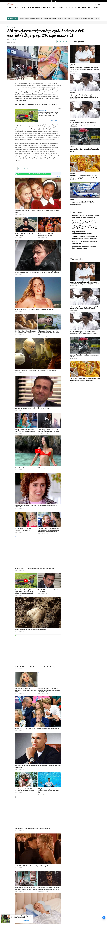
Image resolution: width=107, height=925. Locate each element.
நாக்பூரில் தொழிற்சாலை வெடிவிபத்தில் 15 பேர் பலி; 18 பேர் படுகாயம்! (39, 104)
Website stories (92, 7)
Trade (84, 7)
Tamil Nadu (15, 7)
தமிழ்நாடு (14, 27)
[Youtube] (55, 1)
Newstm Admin (13, 39)
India (66, 7)
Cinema (37, 7)
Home (9, 7)
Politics (23, 7)
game (71, 7)
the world (77, 7)
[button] (99, 4)
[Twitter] (53, 1)
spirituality (53, 7)
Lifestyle (31, 7)
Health (61, 7)
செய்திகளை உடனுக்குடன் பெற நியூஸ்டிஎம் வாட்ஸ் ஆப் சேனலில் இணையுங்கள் (34, 173)
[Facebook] (51, 1)
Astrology (44, 7)
